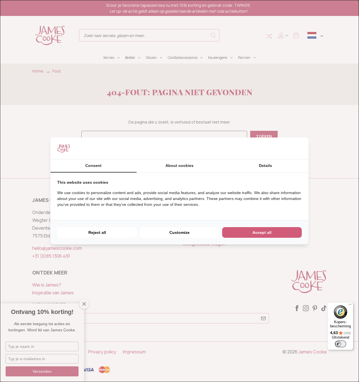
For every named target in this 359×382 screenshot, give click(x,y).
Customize (179, 232)
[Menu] (350, 305)
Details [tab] (265, 165)
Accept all (261, 232)
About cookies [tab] (179, 165)
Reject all (97, 232)
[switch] (340, 344)
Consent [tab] (93, 165)
